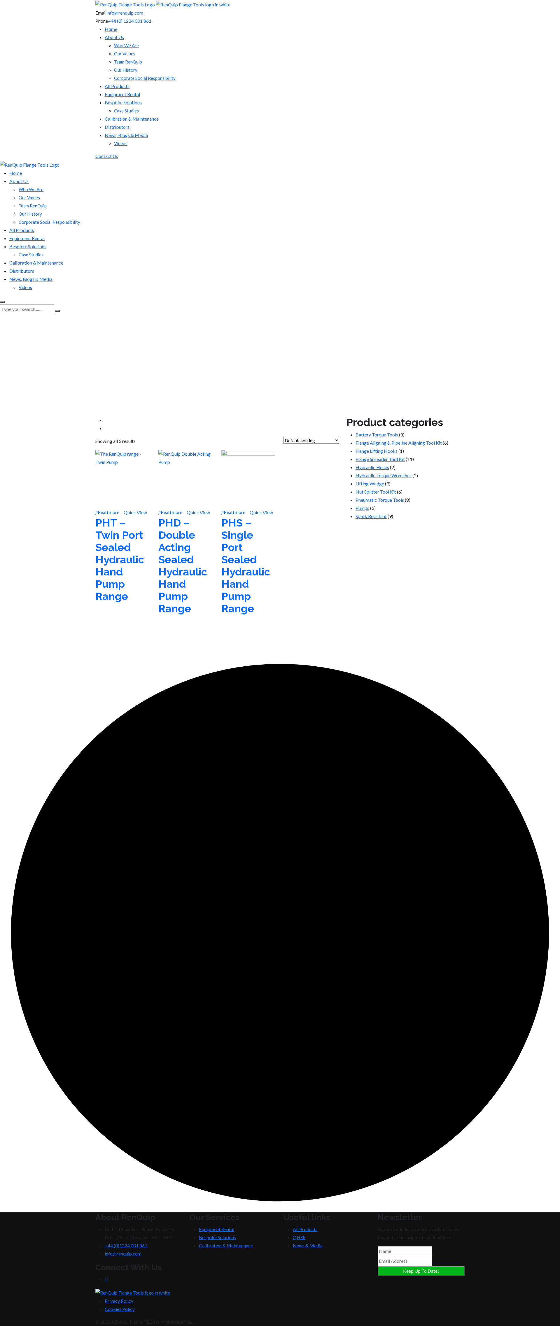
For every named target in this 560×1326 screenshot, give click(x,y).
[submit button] (57, 311)
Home (111, 29)
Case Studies (126, 110)
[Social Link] (106, 1279)
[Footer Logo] (132, 1292)
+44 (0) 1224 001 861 (130, 21)
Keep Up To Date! (421, 1271)
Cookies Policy (120, 1309)
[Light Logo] (193, 4)
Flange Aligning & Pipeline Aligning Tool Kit (399, 442)
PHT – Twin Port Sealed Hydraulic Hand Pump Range (119, 559)
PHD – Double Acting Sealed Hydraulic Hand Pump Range (182, 565)
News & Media (308, 1245)
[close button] (2, 302)
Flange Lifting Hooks (377, 451)
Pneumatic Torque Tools (380, 500)
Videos (120, 143)
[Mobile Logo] (30, 164)
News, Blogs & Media (126, 135)
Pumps (362, 508)
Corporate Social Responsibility (145, 78)
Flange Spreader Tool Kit (380, 459)
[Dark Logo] (125, 4)
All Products (117, 86)
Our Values (124, 53)
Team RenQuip (128, 61)
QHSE (299, 1237)
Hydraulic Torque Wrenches (384, 475)
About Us (114, 37)
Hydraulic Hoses (372, 467)
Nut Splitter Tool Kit (376, 491)
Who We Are (126, 45)
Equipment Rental (122, 94)
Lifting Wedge (370, 483)
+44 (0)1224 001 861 (126, 1245)
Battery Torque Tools (377, 434)
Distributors (117, 127)
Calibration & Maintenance (132, 118)
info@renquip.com (124, 12)
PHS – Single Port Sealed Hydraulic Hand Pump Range (245, 565)
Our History (125, 70)
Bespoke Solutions (123, 102)
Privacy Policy (119, 1301)
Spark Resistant (371, 516)
